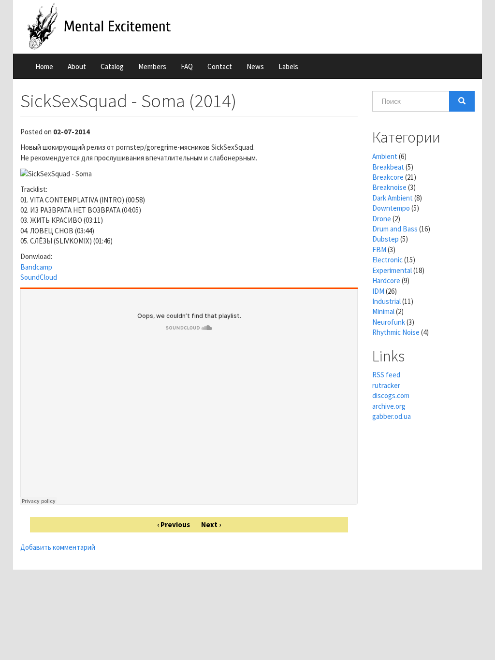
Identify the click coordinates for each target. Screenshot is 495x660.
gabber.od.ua (391, 416)
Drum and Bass (395, 228)
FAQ (187, 66)
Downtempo (391, 208)
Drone (381, 218)
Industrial (386, 301)
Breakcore (388, 177)
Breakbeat (388, 167)
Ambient (384, 156)
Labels (288, 66)
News (255, 66)
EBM (379, 249)
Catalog (112, 66)
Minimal (383, 311)
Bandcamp (36, 267)
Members (152, 66)
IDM (378, 291)
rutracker (386, 385)
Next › (211, 524)
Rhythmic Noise (396, 332)
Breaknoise (389, 187)
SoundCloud (38, 277)
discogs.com (390, 395)
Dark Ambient (392, 197)
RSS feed (386, 374)
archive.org (389, 406)
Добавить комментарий (57, 547)
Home (44, 66)
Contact (219, 66)
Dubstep (385, 239)
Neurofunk (388, 322)
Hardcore (386, 280)
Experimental (392, 270)
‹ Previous (173, 524)
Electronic (387, 259)
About (77, 66)
